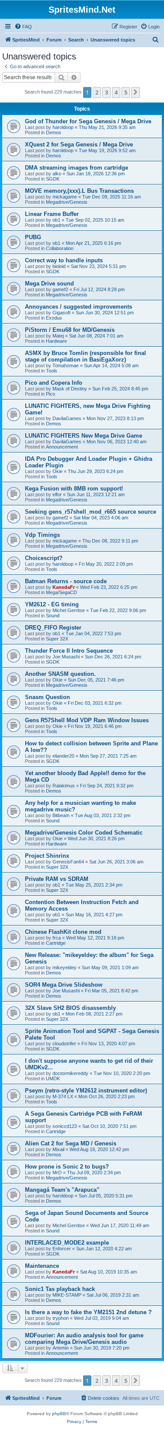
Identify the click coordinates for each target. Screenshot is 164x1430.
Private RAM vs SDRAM (56, 879)
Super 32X (57, 638)
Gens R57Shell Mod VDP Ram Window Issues (87, 720)
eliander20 (63, 755)
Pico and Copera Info (53, 382)
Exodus (54, 317)
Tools (51, 370)
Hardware (56, 341)
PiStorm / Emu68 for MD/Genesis (70, 330)
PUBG (33, 237)
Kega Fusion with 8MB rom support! (74, 488)
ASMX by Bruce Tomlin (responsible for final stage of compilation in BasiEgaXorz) (85, 356)
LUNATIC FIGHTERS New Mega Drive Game (83, 435)
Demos (53, 132)
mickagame (64, 196)
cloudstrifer (64, 1043)
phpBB (59, 1413)
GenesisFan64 (68, 861)
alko (56, 173)
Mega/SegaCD (61, 592)
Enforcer (61, 1248)
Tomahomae (65, 365)
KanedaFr (63, 587)
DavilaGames (66, 418)
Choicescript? (44, 558)
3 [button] (106, 92)
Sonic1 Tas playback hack (60, 1289)
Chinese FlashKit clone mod (63, 932)
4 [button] (116, 92)
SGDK (52, 178)
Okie (57, 471)
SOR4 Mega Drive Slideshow (63, 984)
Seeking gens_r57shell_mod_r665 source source (90, 511)
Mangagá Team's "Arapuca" (62, 1189)
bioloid (59, 266)
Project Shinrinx (47, 855)
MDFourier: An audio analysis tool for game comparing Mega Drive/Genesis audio (84, 1338)
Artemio (60, 1347)
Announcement (62, 446)
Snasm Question (47, 697)
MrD (57, 1172)
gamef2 (60, 289)
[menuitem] (23, 26)
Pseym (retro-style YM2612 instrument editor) (86, 1090)
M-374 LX (62, 1096)
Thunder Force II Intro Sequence (69, 650)
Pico (50, 394)
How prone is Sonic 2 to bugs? (67, 1166)
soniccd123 (64, 1126)
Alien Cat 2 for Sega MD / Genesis (70, 1143)
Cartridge (56, 943)
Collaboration (59, 248)
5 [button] (125, 92)
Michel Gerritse (68, 610)
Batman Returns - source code (66, 581)
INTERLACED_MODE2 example (67, 1242)
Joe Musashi (66, 656)
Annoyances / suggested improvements (78, 306)
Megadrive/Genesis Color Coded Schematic (84, 832)
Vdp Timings (42, 535)
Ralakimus (63, 785)
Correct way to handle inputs (64, 260)
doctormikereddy (70, 1073)
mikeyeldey (64, 967)
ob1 (56, 220)
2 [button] (96, 92)
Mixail (58, 1149)
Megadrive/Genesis (66, 202)
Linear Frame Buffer (52, 214)
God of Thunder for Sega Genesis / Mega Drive (88, 121)
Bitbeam (61, 815)
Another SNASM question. (60, 674)
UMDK (53, 1078)
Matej (58, 335)
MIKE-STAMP (66, 1295)
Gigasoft (61, 312)
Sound (52, 615)
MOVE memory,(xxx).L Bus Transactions (79, 191)
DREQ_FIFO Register (53, 627)
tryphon (60, 1318)
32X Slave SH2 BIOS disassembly (70, 1008)
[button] (135, 92)
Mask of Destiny (69, 388)
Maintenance (42, 1266)
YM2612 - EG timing (52, 604)
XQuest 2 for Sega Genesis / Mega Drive (79, 144)
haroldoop (62, 127)
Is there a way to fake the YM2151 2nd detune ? (88, 1312)
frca (56, 937)
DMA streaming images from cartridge (76, 167)
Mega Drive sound (49, 283)
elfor (57, 494)
